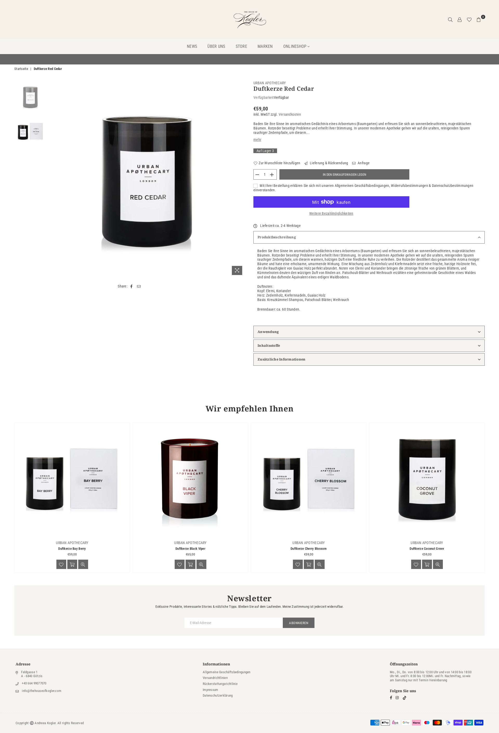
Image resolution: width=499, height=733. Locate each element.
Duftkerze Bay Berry (72, 549)
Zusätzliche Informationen (282, 359)
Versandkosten (290, 114)
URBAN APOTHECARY (269, 83)
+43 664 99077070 (34, 683)
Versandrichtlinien (215, 678)
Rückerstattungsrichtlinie (220, 684)
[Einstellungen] (459, 19)
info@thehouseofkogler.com (41, 691)
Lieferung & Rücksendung (328, 163)
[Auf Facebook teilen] (131, 286)
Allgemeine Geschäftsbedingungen (227, 672)
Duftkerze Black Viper (190, 549)
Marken (265, 46)
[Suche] (450, 19)
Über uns (216, 46)
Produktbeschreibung (277, 237)
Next (241, 179)
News (192, 46)
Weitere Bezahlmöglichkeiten (331, 213)
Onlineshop (295, 46)
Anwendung (268, 331)
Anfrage (363, 163)
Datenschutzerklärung (218, 695)
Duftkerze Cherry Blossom (309, 549)
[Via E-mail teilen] (139, 286)
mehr (257, 140)
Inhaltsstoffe (269, 345)
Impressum (210, 690)
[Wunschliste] (469, 19)
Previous (53, 179)
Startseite (21, 69)
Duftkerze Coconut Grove (427, 549)
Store (241, 46)
